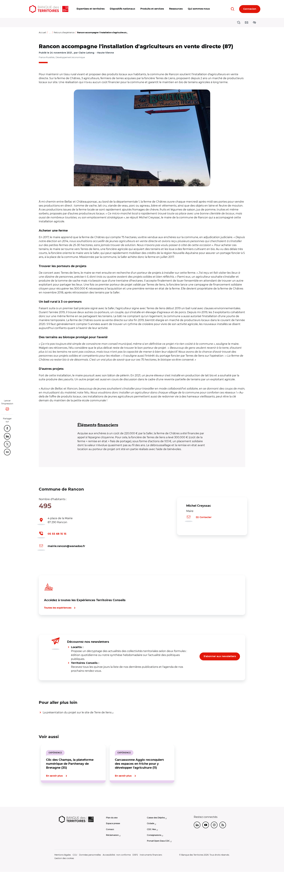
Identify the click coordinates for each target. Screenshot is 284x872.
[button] (91, 9)
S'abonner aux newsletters (220, 656)
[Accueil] (49, 9)
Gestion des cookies (64, 858)
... (50, 32)
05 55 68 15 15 (57, 534)
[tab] (50, 794)
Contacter (206, 517)
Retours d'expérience (64, 32)
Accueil (42, 32)
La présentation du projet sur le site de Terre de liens (77, 712)
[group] (142, 138)
